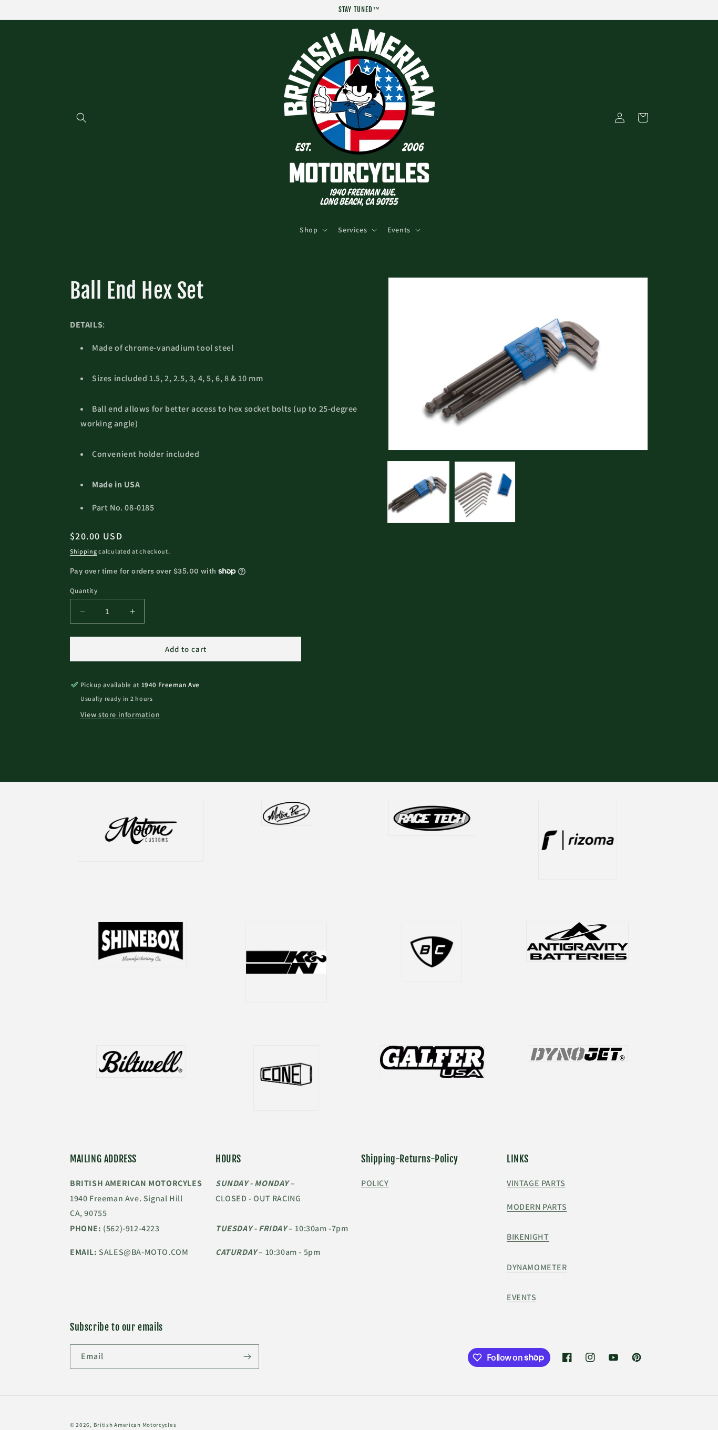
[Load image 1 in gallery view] (418, 491)
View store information (120, 714)
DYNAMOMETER (537, 1267)
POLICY (375, 1183)
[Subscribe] (247, 1356)
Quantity (83, 590)
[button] (81, 117)
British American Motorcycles (135, 1424)
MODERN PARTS (537, 1206)
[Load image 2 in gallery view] (484, 491)
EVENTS (522, 1297)
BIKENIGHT (528, 1236)
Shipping (83, 551)
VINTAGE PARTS (536, 1183)
